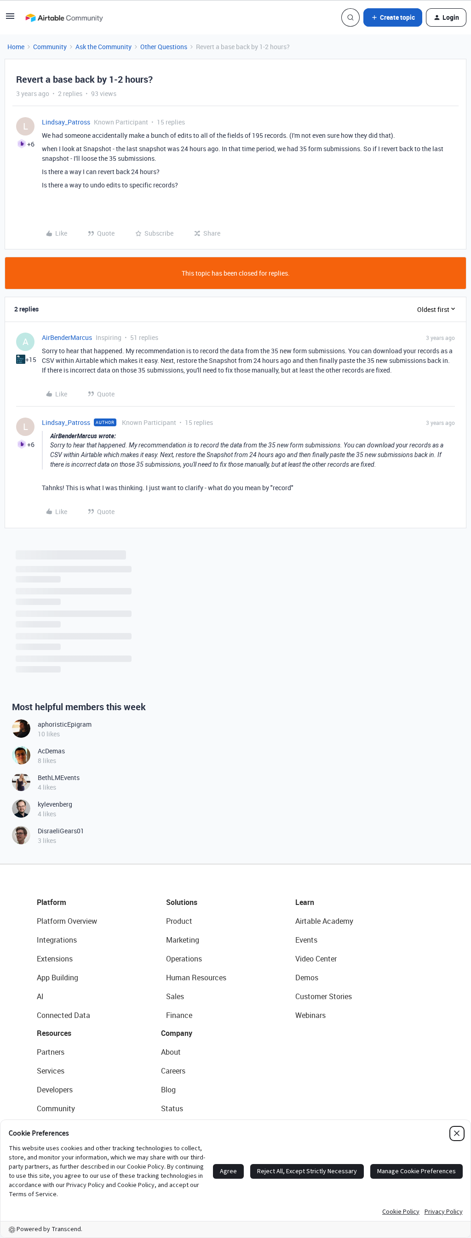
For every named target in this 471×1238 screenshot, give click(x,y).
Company (176, 1033)
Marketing (182, 940)
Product (179, 921)
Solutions (181, 902)
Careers (173, 1071)
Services (50, 1071)
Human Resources (196, 977)
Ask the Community (103, 46)
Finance (179, 1015)
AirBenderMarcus (67, 337)
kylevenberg (55, 804)
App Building (57, 977)
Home (15, 46)
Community (50, 46)
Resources (54, 1033)
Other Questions (163, 46)
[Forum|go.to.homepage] (64, 17)
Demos (306, 977)
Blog (168, 1090)
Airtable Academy (324, 921)
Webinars (310, 1015)
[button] (10, 19)
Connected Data (63, 1015)
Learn (304, 902)
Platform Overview (67, 921)
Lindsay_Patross (66, 122)
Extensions (55, 959)
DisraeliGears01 (61, 830)
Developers (55, 1090)
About (171, 1052)
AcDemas (51, 750)
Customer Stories (323, 996)
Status (172, 1108)
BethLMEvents (59, 777)
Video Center (316, 959)
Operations (184, 959)
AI (40, 996)
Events (306, 940)
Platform (51, 902)
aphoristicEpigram (65, 724)
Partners (50, 1052)
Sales (175, 996)
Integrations (57, 940)
